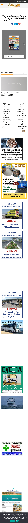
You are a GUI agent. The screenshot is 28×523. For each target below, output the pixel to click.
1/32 (5, 56)
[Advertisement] (14, 275)
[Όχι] (26, 517)
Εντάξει (12, 520)
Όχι (17, 520)
